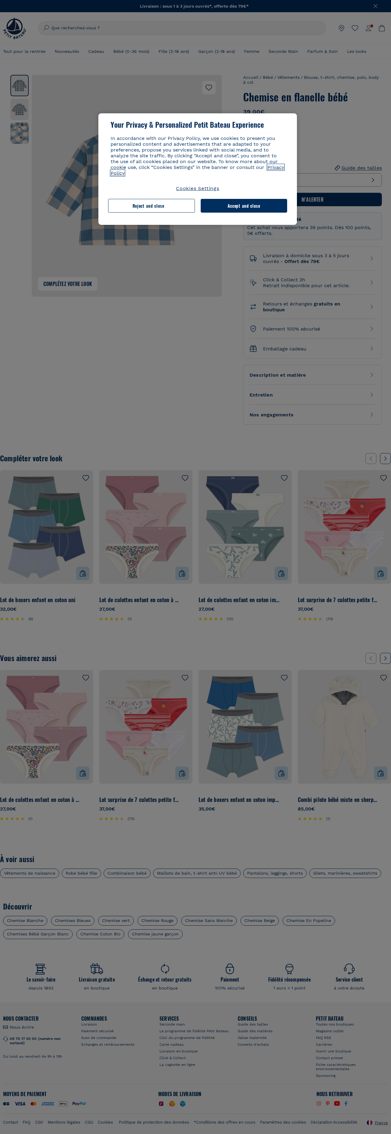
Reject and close (148, 206)
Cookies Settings (197, 188)
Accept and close (244, 206)
